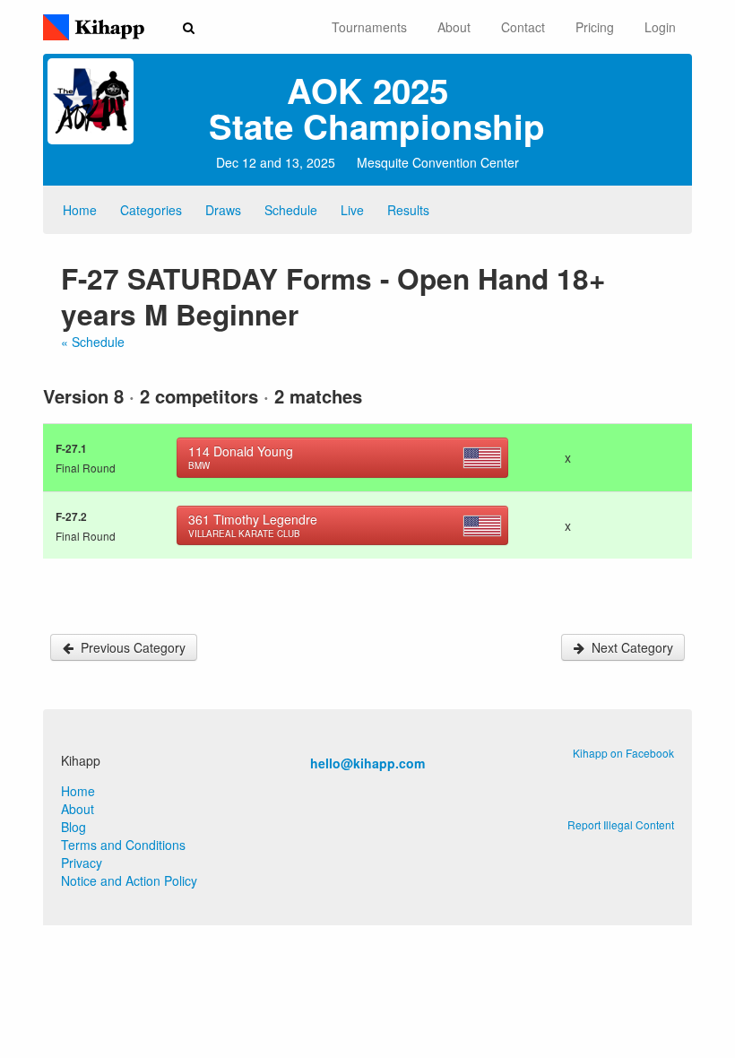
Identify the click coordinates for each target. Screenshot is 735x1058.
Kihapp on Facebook (623, 752)
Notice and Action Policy (129, 880)
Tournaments (369, 27)
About (454, 27)
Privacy (81, 863)
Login (660, 27)
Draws (223, 210)
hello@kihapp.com (367, 763)
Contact (523, 27)
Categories (151, 210)
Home (80, 210)
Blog (73, 827)
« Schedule (93, 342)
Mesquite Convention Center (438, 162)
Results (408, 210)
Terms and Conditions (123, 845)
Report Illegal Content (620, 824)
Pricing (594, 27)
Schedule (290, 210)
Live (352, 210)
